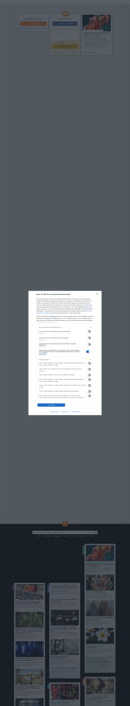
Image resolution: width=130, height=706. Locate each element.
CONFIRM (51, 405)
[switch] (88, 331)
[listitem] (65, 327)
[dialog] (65, 353)
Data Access (65, 411)
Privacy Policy (76, 411)
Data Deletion (54, 411)
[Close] (98, 294)
